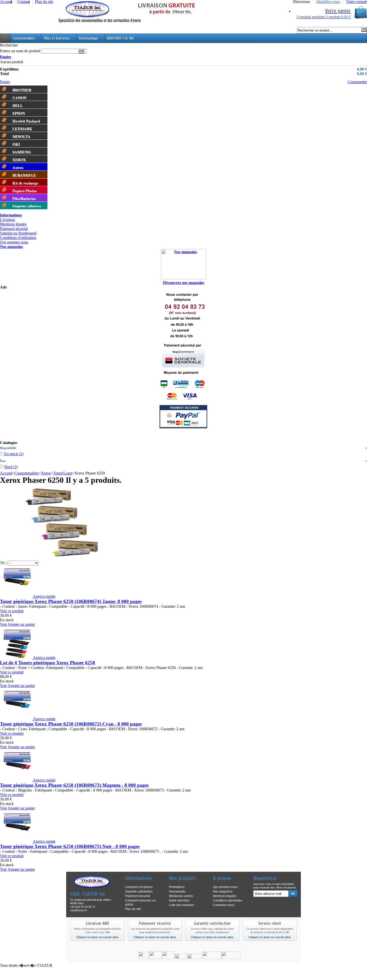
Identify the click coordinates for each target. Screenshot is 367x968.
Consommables (24, 38)
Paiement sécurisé (14, 228)
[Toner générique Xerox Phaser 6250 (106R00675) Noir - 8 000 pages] (16, 841)
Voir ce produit (11, 611)
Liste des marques (181, 905)
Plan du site (133, 909)
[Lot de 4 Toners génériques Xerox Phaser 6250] (16, 658)
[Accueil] (5, 38)
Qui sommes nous (14, 242)
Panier (5, 57)
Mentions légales (13, 224)
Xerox (46, 473)
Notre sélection (179, 900)
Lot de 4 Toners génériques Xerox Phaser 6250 (47, 662)
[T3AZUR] (126, 22)
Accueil (6, 473)
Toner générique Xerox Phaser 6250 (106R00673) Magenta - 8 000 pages (74, 785)
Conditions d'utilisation (18, 238)
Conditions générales (227, 900)
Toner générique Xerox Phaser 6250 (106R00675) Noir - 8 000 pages (70, 846)
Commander (357, 82)
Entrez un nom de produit (20, 51)
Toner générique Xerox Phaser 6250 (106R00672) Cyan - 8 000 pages (71, 723)
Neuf (11, 467)
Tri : (3, 563)
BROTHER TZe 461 (120, 38)
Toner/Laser (62, 473)
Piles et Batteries (57, 38)
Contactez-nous (223, 905)
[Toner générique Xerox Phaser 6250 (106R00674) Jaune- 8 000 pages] (16, 596)
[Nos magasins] (183, 264)
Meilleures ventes (181, 896)
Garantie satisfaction (139, 891)
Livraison (7, 220)
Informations (11, 215)
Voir (3, 624)
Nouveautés (177, 891)
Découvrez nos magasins (183, 282)
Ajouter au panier (21, 624)
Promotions (176, 887)
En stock (13, 454)
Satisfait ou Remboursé (18, 233)
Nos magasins (11, 246)
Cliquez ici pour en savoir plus (97, 937)
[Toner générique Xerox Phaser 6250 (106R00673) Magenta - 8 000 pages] (16, 780)
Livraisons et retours (139, 887)
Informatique (88, 38)
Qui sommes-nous (225, 887)
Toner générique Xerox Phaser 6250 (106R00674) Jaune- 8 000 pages (71, 601)
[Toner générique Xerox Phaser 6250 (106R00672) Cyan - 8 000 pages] (16, 719)
